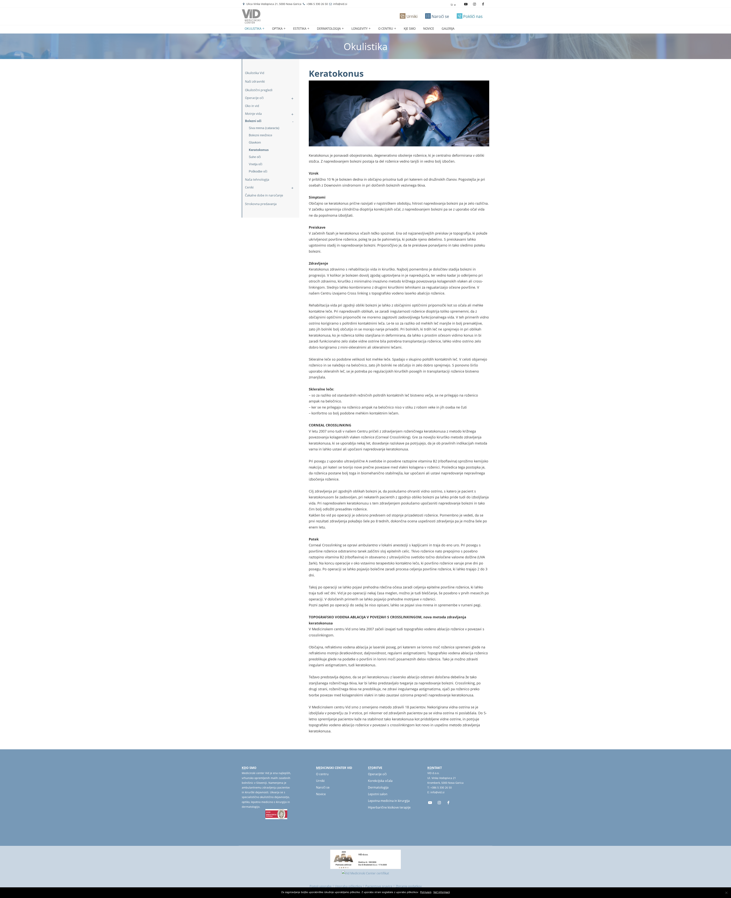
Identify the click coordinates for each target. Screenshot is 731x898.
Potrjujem (425, 892)
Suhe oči (255, 157)
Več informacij (441, 892)
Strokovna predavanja (261, 204)
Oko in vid (252, 106)
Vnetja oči (255, 164)
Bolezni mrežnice (260, 135)
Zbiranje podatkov (409, 886)
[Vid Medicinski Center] (251, 21)
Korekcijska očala (380, 781)
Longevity (359, 28)
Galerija (448, 28)
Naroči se (323, 787)
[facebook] (448, 802)
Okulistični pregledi (258, 90)
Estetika (299, 28)
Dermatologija (329, 28)
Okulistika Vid (254, 73)
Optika (277, 28)
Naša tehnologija (257, 179)
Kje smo (410, 28)
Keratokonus (259, 150)
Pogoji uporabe (321, 886)
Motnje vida (253, 114)
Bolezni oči (253, 121)
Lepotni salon (377, 794)
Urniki (320, 781)
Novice (428, 28)
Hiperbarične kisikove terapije (389, 807)
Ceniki (249, 187)
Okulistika (253, 28)
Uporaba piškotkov (348, 886)
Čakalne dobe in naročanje (264, 195)
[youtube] (465, 4)
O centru (385, 28)
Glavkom (255, 142)
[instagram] (474, 4)
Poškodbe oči (258, 171)
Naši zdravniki (255, 81)
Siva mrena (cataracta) (264, 128)
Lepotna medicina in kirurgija (389, 801)
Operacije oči (254, 98)
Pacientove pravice (378, 886)
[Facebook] (483, 4)
